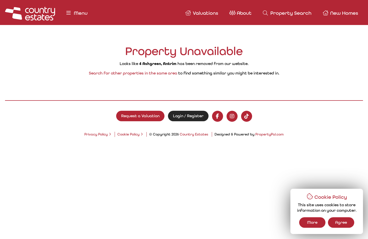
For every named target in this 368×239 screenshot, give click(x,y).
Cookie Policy (128, 134)
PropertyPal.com (269, 134)
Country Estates (194, 134)
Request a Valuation (140, 116)
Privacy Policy (96, 134)
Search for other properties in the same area (133, 73)
